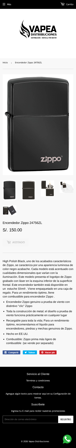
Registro (65, 419)
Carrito (69, 4)
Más (9, 4)
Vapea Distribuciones (39, 441)
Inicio (5, 62)
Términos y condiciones (38, 380)
